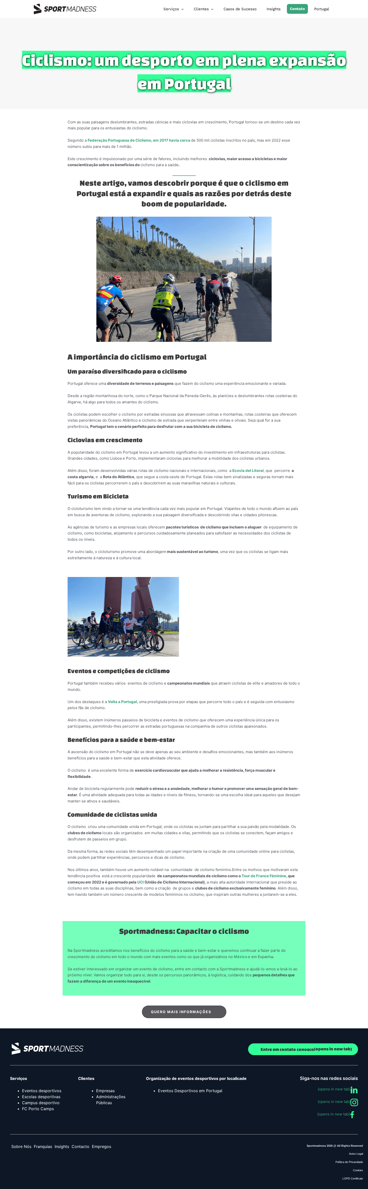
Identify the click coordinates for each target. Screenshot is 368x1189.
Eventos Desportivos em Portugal (190, 1090)
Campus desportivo (41, 1102)
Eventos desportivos (41, 1090)
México (240, 956)
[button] (184, 1012)
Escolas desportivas (41, 1096)
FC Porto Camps (38, 1108)
